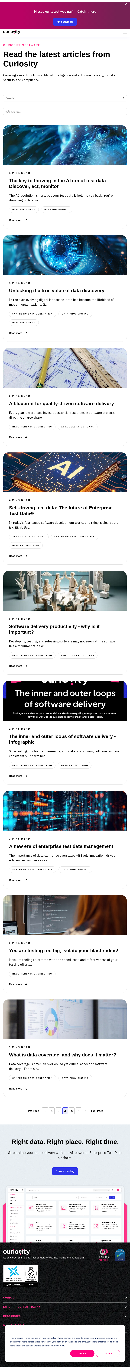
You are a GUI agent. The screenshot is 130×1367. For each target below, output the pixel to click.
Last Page (97, 1110)
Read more (18, 220)
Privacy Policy (57, 1345)
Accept (82, 1353)
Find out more (65, 21)
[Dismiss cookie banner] (119, 1332)
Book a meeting (65, 1171)
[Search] (123, 98)
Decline (108, 1353)
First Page (33, 1110)
